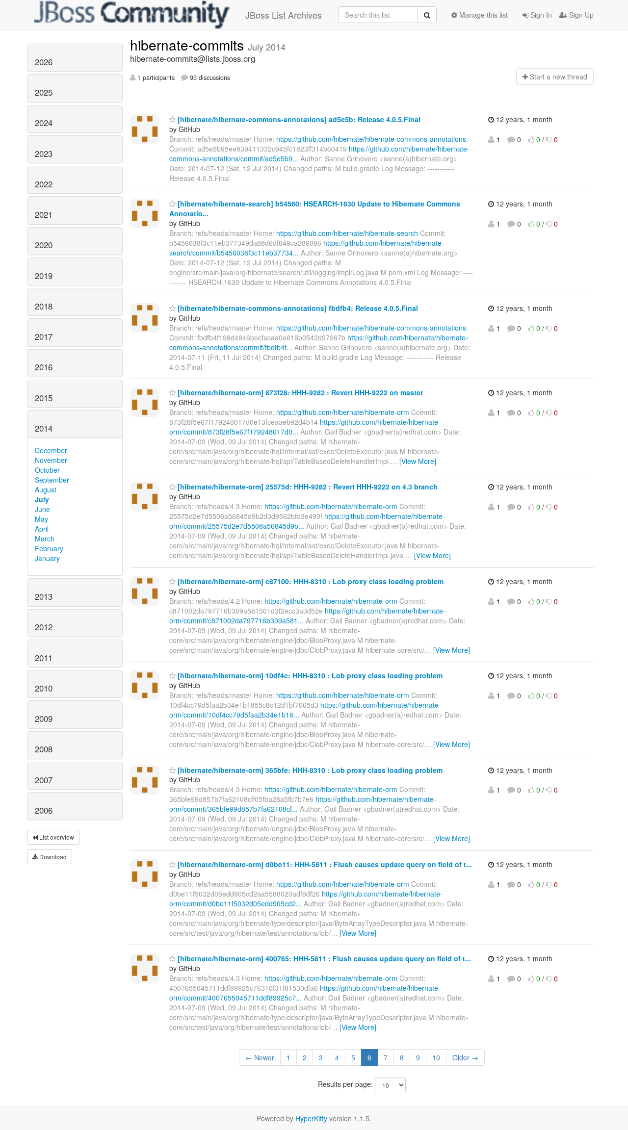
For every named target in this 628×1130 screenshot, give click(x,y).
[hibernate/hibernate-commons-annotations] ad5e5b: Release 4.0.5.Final (298, 119)
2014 (43, 428)
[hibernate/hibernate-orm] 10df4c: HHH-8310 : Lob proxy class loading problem (309, 675)
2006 (43, 810)
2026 (43, 62)
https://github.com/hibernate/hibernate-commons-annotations (371, 139)
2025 (43, 92)
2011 (43, 658)
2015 (43, 398)
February (49, 548)
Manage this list (482, 15)
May (41, 519)
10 (436, 1057)
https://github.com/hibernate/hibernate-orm (342, 412)
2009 (43, 718)
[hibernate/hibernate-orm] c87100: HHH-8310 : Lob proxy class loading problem (310, 581)
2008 (43, 749)
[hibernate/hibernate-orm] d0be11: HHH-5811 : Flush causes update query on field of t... (324, 864)
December (51, 450)
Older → (465, 1057)
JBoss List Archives (283, 14)
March (44, 538)
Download (52, 856)
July (42, 499)
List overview (56, 837)
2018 (43, 306)
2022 (43, 184)
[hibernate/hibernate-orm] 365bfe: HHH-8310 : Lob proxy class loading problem (309, 770)
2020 (43, 245)
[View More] (417, 461)
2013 (43, 596)
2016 (43, 367)
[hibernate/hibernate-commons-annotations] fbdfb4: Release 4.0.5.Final (297, 308)
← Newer (259, 1057)
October (47, 470)
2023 (43, 153)
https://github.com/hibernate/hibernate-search (347, 233)
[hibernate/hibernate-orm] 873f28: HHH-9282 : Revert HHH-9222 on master (299, 392)
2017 (43, 336)
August (45, 489)
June (42, 509)
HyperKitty (311, 1118)
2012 (43, 627)
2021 (43, 214)
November (51, 460)
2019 (43, 276)
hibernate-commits (189, 44)
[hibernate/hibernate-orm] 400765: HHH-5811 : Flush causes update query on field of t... (323, 958)
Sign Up (580, 15)
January (47, 558)
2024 (43, 122)
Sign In (540, 15)
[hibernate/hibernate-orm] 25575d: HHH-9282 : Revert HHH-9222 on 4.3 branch (307, 486)
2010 (43, 688)
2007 (43, 780)
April (42, 529)
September (52, 480)
